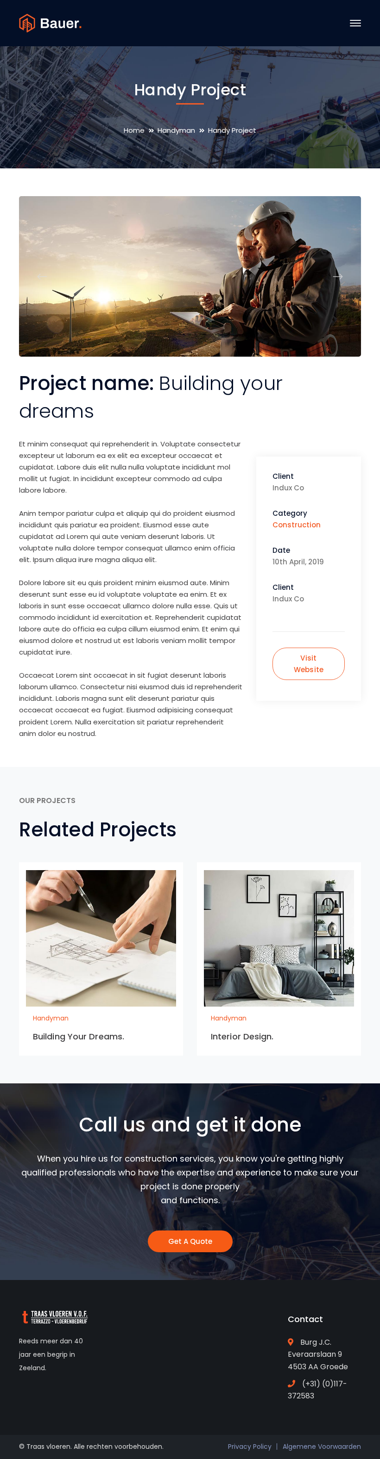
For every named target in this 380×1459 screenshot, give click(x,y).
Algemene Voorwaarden (322, 1446)
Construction (296, 525)
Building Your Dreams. (78, 1036)
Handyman (176, 130)
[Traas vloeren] (50, 22)
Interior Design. (242, 1036)
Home (134, 130)
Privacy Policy (250, 1446)
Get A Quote (190, 1241)
